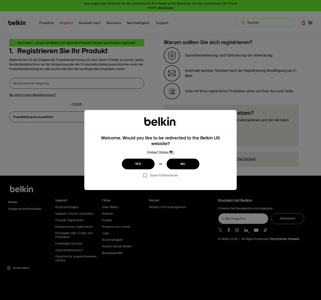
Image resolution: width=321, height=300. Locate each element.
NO (183, 164)
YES (138, 164)
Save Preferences (164, 175)
